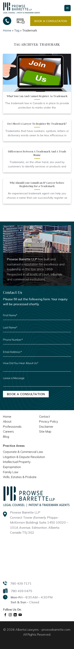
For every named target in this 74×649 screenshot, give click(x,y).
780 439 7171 (21, 583)
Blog (6, 436)
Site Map (45, 431)
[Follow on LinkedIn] (15, 615)
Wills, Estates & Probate (20, 477)
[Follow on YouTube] (20, 615)
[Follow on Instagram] (10, 615)
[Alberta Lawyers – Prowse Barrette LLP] (21, 8)
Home (7, 30)
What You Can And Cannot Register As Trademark (37, 96)
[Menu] (67, 8)
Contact (44, 416)
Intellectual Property (17, 461)
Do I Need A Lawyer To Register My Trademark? (37, 123)
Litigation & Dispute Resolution (24, 456)
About (7, 421)
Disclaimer (46, 426)
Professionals (12, 426)
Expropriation (12, 466)
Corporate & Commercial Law (23, 451)
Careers (8, 431)
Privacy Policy (48, 421)
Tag (16, 30)
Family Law (10, 472)
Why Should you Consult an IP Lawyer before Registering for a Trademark (37, 184)
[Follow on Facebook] (5, 615)
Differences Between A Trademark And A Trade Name (37, 153)
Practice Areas (14, 445)
